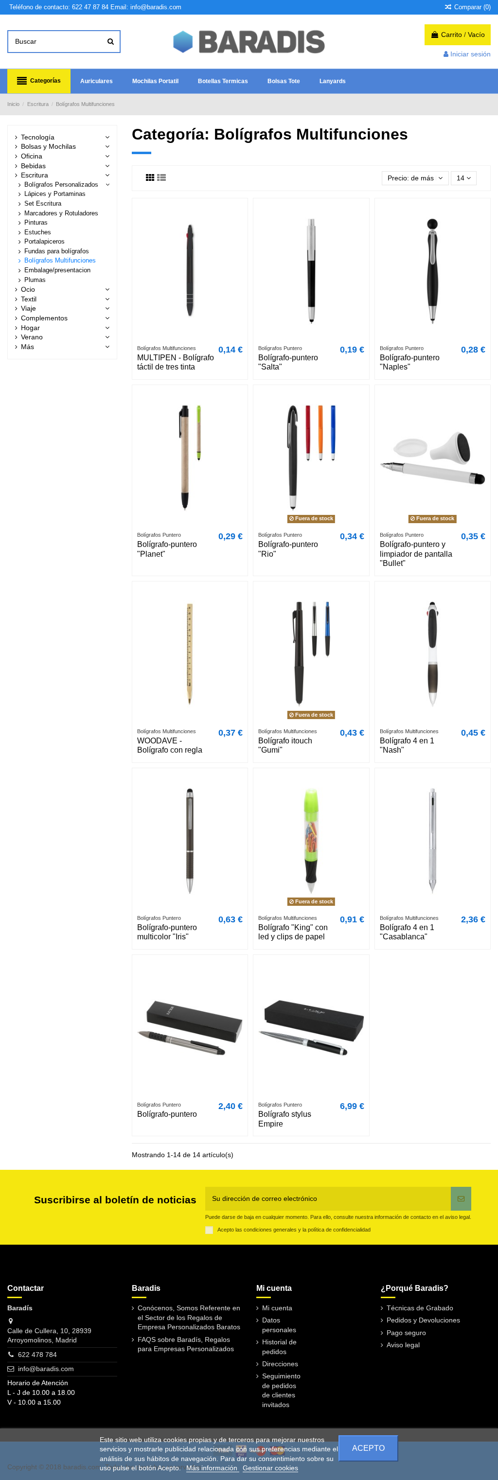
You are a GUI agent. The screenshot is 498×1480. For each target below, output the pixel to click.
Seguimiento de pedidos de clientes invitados (281, 1390)
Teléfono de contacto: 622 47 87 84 (58, 7)
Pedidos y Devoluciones (423, 1320)
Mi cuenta (277, 1308)
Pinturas (36, 222)
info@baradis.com (46, 1369)
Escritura (34, 175)
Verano (32, 337)
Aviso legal (403, 1345)
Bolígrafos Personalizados (61, 184)
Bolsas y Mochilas (48, 146)
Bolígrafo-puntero (167, 1114)
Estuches (37, 232)
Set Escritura (42, 203)
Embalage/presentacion (57, 270)
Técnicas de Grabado (420, 1308)
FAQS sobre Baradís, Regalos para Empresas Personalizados (186, 1344)
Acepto (368, 1448)
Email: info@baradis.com (145, 7)
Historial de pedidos (279, 1347)
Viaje (28, 308)
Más (27, 347)
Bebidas (33, 166)
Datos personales (279, 1325)
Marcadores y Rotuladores (61, 213)
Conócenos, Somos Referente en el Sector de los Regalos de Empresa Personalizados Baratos (189, 1317)
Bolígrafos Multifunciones (60, 260)
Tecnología (37, 137)
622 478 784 (37, 1354)
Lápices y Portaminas (55, 194)
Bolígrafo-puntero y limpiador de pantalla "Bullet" (416, 553)
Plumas (35, 280)
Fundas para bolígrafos (56, 251)
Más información (212, 1468)
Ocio (28, 289)
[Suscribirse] (461, 1199)
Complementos (44, 318)
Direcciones (280, 1364)
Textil (28, 299)
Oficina (31, 156)
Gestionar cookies (270, 1468)
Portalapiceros (44, 241)
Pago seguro (406, 1333)
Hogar (30, 328)
